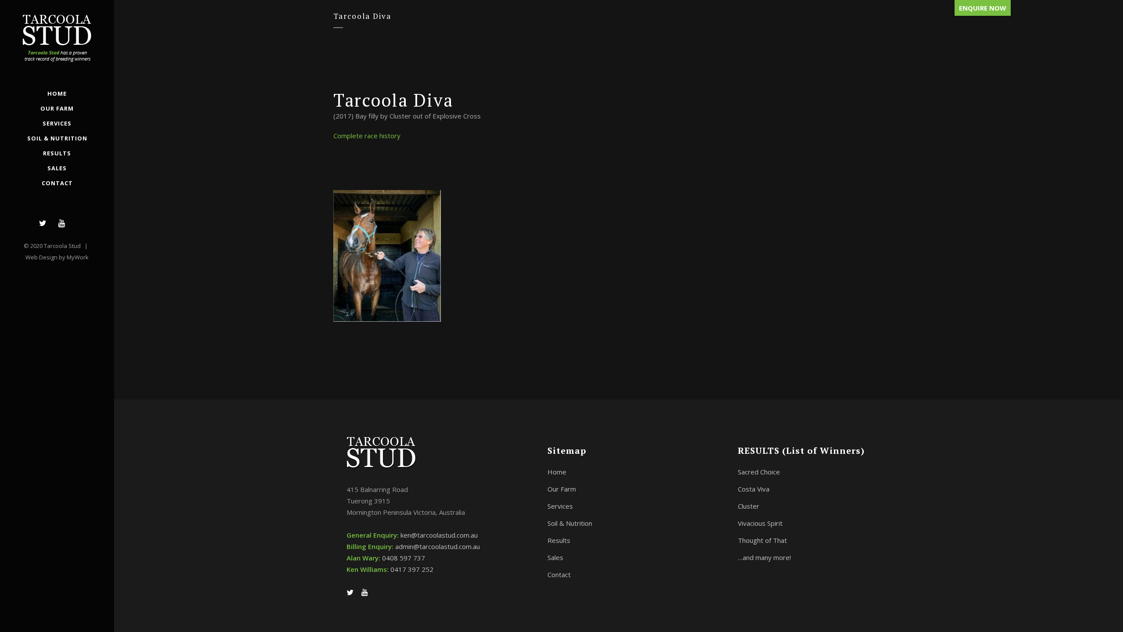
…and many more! (764, 557)
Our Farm (561, 489)
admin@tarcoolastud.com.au (437, 546)
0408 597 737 (403, 557)
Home (556, 471)
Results (558, 540)
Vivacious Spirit (760, 523)
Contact (559, 574)
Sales (555, 557)
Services (560, 506)
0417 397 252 (411, 569)
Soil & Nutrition (569, 523)
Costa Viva (753, 489)
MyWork (78, 257)
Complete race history (367, 135)
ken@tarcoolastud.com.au (439, 535)
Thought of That (762, 540)
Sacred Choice (759, 471)
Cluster (748, 506)
